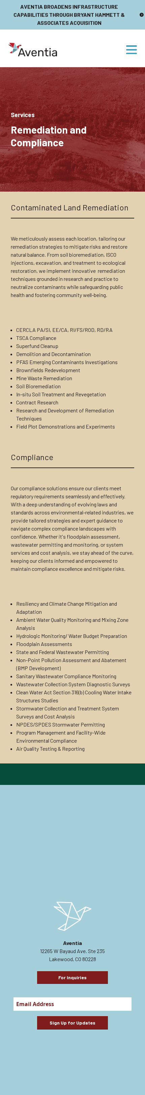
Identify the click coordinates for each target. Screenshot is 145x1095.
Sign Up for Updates (72, 1023)
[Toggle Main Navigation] (131, 49)
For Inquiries (72, 977)
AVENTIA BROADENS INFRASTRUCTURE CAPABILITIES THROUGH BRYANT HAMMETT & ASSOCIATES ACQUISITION (69, 14)
